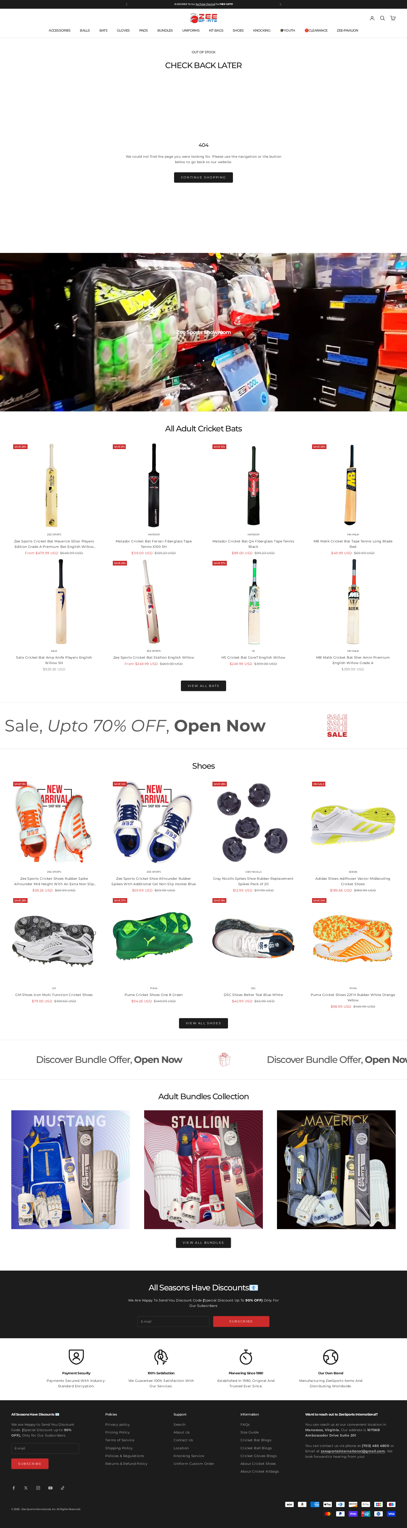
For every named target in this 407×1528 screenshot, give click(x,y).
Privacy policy (117, 1424)
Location (181, 1448)
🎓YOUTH (287, 30)
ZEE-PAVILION (347, 30)
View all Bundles (203, 1242)
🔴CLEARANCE (316, 30)
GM (54, 988)
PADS (143, 30)
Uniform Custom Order (194, 1464)
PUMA (153, 988)
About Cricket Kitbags (259, 1471)
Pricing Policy (117, 1432)
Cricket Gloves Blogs (258, 1456)
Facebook (209, 4)
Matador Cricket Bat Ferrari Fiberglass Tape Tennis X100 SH (154, 544)
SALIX (54, 650)
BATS (103, 30)
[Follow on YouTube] (50, 1488)
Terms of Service (119, 1440)
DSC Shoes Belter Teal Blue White (253, 995)
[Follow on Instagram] (38, 1488)
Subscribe (241, 1321)
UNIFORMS (190, 30)
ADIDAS (353, 871)
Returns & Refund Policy (126, 1464)
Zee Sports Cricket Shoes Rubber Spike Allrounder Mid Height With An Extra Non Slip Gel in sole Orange (54, 881)
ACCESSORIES (59, 30)
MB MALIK (353, 534)
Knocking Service (189, 1456)
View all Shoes (203, 1023)
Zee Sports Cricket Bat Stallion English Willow (153, 657)
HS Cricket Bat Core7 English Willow (253, 657)
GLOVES (123, 30)
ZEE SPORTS (54, 534)
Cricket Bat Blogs (255, 1440)
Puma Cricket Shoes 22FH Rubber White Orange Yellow (353, 997)
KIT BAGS (216, 30)
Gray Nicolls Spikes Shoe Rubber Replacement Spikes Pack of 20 (253, 881)
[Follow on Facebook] (13, 1488)
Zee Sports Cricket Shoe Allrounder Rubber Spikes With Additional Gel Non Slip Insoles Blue (153, 881)
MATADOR (154, 534)
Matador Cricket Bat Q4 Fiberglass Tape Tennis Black (253, 544)
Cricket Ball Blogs (256, 1448)
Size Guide (249, 1432)
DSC (253, 988)
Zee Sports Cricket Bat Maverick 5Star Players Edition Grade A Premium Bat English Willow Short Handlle (54, 544)
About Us (182, 1432)
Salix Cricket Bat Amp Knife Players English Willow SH (54, 660)
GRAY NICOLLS (253, 871)
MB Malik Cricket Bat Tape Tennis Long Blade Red (352, 544)
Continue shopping (203, 177)
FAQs (245, 1424)
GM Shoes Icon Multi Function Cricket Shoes (54, 995)
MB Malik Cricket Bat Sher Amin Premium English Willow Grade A (353, 660)
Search (180, 1424)
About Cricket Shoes (258, 1464)
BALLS (85, 30)
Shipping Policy (119, 1448)
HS (253, 650)
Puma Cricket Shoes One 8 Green (154, 995)
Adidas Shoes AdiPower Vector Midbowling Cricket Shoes (352, 881)
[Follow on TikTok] (62, 1488)
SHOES (238, 30)
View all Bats (204, 686)
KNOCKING (261, 30)
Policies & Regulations (124, 1456)
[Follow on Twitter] (26, 1488)
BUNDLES (165, 30)
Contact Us (183, 1440)
